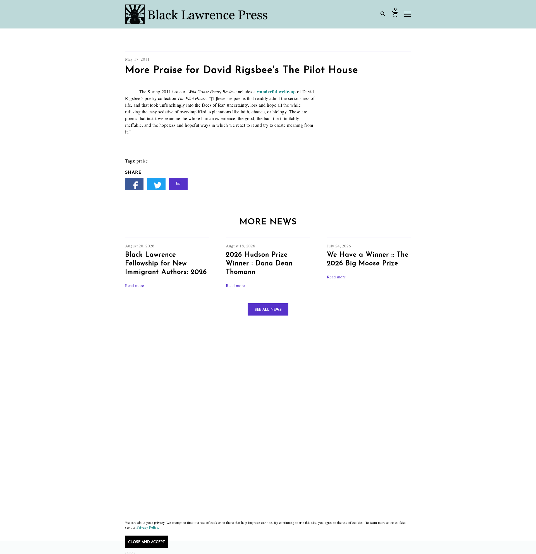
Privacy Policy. (148, 527)
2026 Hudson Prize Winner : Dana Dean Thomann (259, 264)
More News (268, 222)
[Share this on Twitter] (156, 184)
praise (142, 161)
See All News (268, 310)
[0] (395, 15)
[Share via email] (178, 184)
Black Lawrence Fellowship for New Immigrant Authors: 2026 (166, 264)
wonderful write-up (277, 91)
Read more (134, 285)
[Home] (196, 14)
